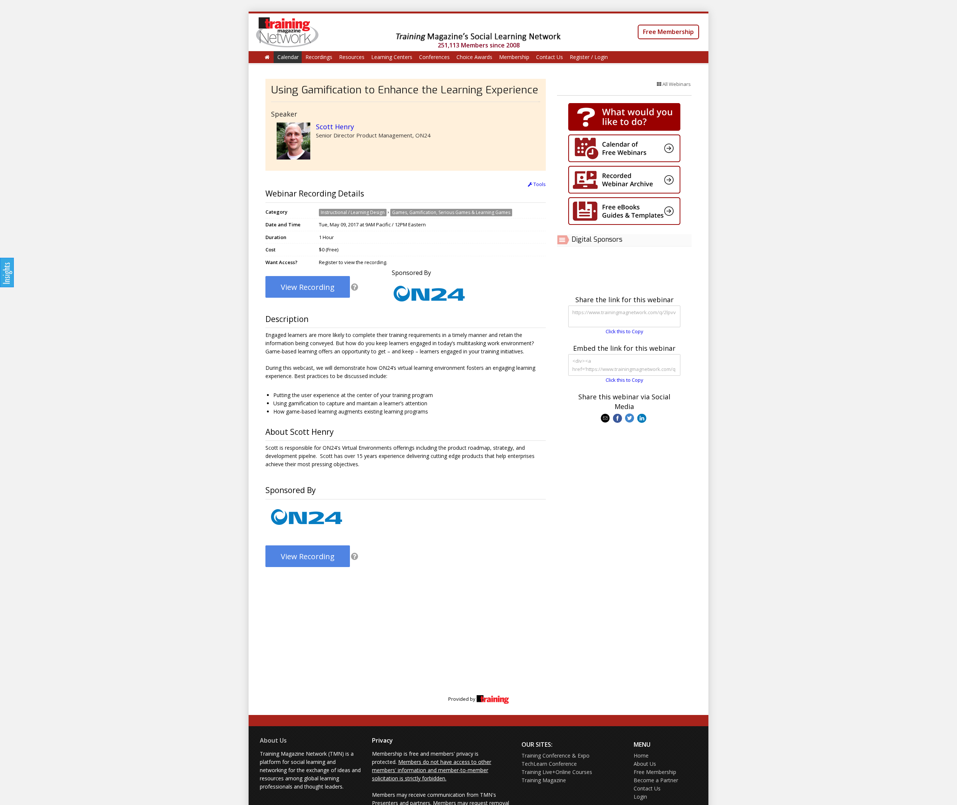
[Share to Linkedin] (642, 417)
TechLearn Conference (549, 763)
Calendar (288, 57)
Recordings (318, 57)
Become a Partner (656, 780)
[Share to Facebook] (618, 417)
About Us (273, 740)
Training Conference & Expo (555, 755)
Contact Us (549, 57)
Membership (514, 57)
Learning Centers (391, 57)
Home (641, 755)
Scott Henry (335, 126)
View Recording (308, 287)
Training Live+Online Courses (556, 771)
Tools (539, 184)
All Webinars (676, 84)
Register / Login (589, 57)
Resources (351, 57)
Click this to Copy (624, 331)
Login (640, 796)
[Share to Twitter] (630, 417)
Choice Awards (474, 57)
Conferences (434, 57)
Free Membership (668, 32)
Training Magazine (543, 780)
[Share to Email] (606, 417)
